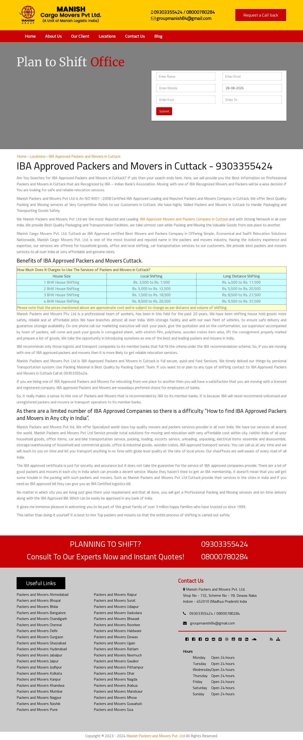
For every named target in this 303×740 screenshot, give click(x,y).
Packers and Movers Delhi (37, 630)
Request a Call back (260, 15)
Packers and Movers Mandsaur (118, 691)
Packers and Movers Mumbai (39, 691)
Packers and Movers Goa (113, 709)
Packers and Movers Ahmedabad (42, 594)
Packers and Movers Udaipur (116, 606)
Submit (164, 111)
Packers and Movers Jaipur (37, 661)
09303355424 (224, 544)
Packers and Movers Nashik (38, 703)
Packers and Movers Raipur (115, 594)
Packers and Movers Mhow (115, 697)
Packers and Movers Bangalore (41, 612)
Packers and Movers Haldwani (117, 630)
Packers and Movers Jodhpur (39, 667)
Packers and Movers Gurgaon (40, 637)
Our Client (80, 36)
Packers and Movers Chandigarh (42, 618)
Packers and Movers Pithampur (118, 667)
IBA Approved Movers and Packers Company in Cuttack (184, 219)
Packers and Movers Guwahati (118, 703)
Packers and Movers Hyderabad (42, 649)
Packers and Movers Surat (115, 600)
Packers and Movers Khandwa (40, 685)
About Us (53, 36)
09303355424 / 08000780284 (214, 613)
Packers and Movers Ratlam (116, 649)
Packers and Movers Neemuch (118, 655)
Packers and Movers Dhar (114, 673)
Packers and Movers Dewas (116, 637)
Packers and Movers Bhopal (39, 600)
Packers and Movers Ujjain (114, 643)
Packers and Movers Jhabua (116, 685)
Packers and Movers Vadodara (118, 612)
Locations (107, 36)
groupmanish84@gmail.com (212, 623)
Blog (158, 36)
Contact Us (135, 36)
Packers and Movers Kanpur (39, 679)
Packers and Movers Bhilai (37, 606)
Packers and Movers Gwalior (116, 661)
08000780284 (224, 556)
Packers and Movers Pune (37, 709)
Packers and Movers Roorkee (117, 625)
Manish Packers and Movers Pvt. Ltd (155, 736)
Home (30, 36)
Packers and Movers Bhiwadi (116, 618)
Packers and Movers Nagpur (39, 697)
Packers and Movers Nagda (115, 679)
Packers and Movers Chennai (39, 625)
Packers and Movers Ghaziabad (41, 643)
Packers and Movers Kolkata (39, 673)
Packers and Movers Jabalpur (39, 655)
